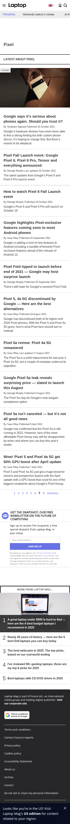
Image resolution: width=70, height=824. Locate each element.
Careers (9, 785)
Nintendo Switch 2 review (38, 14)
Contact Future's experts (19, 737)
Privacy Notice (48, 555)
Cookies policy (12, 753)
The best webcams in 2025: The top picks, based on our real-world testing (36, 652)
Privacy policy (12, 745)
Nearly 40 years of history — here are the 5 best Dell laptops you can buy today (36, 639)
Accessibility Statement (18, 761)
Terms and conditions (17, 729)
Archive (8, 777)
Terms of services (44, 553)
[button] (4, 5)
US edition (32, 813)
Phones (5, 70)
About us (9, 769)
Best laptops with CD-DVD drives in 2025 (35, 678)
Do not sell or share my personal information (31, 793)
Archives (52, 493)
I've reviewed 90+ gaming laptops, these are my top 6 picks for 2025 (37, 666)
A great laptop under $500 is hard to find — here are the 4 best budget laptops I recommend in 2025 (37, 623)
